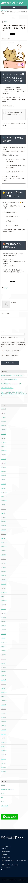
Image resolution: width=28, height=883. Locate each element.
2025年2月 (3, 484)
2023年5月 (3, 571)
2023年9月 (3, 554)
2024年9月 (3, 504)
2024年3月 (3, 529)
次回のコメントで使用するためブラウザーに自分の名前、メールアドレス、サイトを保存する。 (13, 344)
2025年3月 (3, 479)
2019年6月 (3, 767)
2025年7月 (3, 463)
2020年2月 (3, 734)
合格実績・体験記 (6, 857)
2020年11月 (3, 696)
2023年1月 (3, 588)
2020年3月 (3, 729)
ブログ (5, 288)
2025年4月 (3, 475)
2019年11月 (3, 746)
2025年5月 (3, 471)
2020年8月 (3, 709)
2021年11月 (3, 646)
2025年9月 (3, 454)
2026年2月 (3, 434)
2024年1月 (3, 538)
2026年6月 (3, 417)
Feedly (4, 869)
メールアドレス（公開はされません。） (9, 337)
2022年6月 (3, 617)
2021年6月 (3, 667)
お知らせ (3, 785)
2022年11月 (3, 596)
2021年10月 (4, 650)
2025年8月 (3, 459)
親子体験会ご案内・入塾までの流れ (10, 865)
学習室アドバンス (6, 851)
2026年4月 (3, 425)
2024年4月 (3, 525)
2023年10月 (4, 550)
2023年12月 (4, 542)
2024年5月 (3, 521)
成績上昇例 (4, 854)
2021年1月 (3, 688)
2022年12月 (4, 592)
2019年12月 (4, 742)
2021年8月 (3, 659)
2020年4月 (3, 725)
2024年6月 (3, 517)
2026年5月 (3, 421)
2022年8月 (3, 609)
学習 (2, 797)
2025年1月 (3, 488)
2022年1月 (3, 638)
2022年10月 (4, 600)
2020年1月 (3, 738)
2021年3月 (3, 680)
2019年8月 (3, 759)
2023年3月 (3, 579)
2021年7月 (3, 663)
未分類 (2, 801)
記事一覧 (4, 848)
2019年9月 (3, 755)
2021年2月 (3, 684)
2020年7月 (3, 713)
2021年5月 (3, 671)
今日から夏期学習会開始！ (7, 388)
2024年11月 (3, 496)
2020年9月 (3, 704)
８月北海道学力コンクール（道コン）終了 (11, 383)
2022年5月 (3, 621)
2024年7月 (3, 513)
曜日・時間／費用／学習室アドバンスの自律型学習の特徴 (14, 861)
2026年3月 (3, 429)
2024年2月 (3, 534)
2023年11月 (3, 546)
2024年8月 (3, 509)
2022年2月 (3, 634)
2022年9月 (3, 604)
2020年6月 (3, 717)
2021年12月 (4, 642)
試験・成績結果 (4, 805)
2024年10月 (4, 500)
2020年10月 (4, 700)
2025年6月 (3, 467)
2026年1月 (3, 438)
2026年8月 (3, 409)
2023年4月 (3, 575)
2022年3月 (3, 629)
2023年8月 (3, 559)
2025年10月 (4, 450)
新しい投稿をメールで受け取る (10, 355)
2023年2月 (3, 584)
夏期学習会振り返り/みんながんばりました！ (11, 375)
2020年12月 (4, 692)
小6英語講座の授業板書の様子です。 (9, 379)
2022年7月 (3, 613)
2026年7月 (3, 413)
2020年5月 (3, 721)
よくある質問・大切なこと (7, 789)
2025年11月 (3, 446)
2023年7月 (3, 563)
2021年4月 (3, 675)
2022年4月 (3, 625)
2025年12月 (4, 442)
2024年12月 (4, 492)
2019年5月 (3, 771)
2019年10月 (4, 750)
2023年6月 (3, 567)
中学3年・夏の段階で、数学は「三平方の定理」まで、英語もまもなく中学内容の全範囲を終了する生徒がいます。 (14, 393)
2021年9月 (3, 654)
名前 (2, 332)
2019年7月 (3, 763)
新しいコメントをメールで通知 (10, 350)
